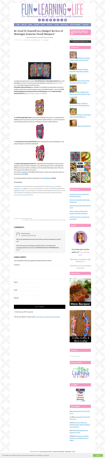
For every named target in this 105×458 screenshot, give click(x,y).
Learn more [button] (46, 455)
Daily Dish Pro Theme (46, 451)
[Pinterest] (50, 20)
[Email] (39, 20)
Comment (17, 265)
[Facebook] (43, 20)
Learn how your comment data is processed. (48, 317)
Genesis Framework (59, 451)
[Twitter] (61, 20)
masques (35, 219)
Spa (64, 219)
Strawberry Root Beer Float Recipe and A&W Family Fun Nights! (79, 438)
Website (16, 298)
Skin (62, 219)
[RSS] (54, 20)
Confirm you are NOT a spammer (24, 312)
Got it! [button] (98, 455)
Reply (18, 249)
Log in (73, 451)
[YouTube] (65, 20)
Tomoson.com (52, 186)
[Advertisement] (39, 52)
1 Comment (46, 39)
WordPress (68, 451)
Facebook (46, 178)
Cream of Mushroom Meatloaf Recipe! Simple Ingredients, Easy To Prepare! (80, 425)
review (30, 218)
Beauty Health (24, 218)
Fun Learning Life (52, 11)
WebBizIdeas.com (18, 188)
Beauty (18, 218)
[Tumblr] (58, 20)
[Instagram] (47, 20)
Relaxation (53, 219)
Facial (31, 219)
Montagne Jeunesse (43, 219)
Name (16, 282)
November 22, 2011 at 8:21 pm (28, 235)
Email (16, 290)
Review (58, 219)
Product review (18, 194)
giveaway (25, 194)
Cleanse (26, 219)
